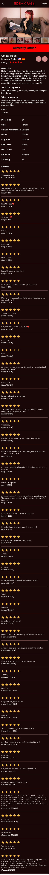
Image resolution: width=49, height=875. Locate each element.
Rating (4, 62)
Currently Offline (24, 48)
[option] (4, 40)
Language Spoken (9, 59)
